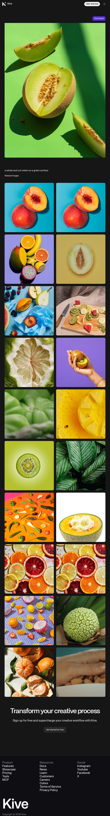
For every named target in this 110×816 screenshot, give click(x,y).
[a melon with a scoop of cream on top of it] (80, 517)
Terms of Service (50, 786)
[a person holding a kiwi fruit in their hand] (80, 362)
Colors (44, 783)
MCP (5, 780)
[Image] (80, 207)
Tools (5, 776)
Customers (47, 776)
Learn (43, 773)
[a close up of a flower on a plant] (80, 620)
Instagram (83, 766)
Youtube (82, 769)
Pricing (7, 773)
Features (8, 766)
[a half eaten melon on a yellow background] (80, 259)
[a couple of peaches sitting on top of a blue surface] (29, 207)
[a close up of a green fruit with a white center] (29, 362)
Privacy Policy (49, 790)
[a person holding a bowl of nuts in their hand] (80, 672)
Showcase (9, 769)
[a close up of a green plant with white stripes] (80, 465)
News (43, 769)
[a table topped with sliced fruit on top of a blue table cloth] (29, 620)
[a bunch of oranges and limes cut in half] (29, 569)
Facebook (83, 773)
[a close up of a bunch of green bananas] (29, 414)
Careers (45, 780)
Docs (43, 766)
